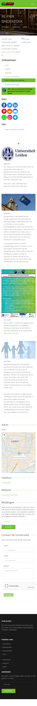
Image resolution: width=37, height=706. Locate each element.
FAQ (4, 654)
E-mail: (6, 556)
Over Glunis (7, 644)
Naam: (6, 546)
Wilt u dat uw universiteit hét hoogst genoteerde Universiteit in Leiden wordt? (20, 91)
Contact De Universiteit (12, 77)
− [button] (4, 438)
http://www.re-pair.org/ (10, 495)
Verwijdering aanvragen (12, 84)
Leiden (25, 27)
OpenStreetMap (25, 472)
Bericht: (6, 566)
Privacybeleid (7, 651)
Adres (7, 65)
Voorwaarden (7, 647)
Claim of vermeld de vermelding (14, 80)
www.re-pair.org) (8, 52)
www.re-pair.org (12, 333)
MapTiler (17, 472)
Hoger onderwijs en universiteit (14, 129)
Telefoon (7, 69)
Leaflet (11, 472)
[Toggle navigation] (33, 4)
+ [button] (4, 435)
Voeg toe (6, 663)
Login (4, 667)
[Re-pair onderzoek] (19, 453)
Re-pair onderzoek (19, 457)
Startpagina (6, 27)
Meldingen (8, 73)
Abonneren (8, 527)
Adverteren (6, 660)
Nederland (16, 27)
